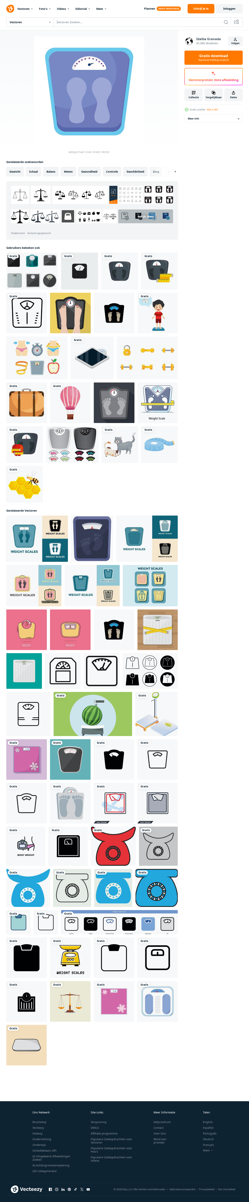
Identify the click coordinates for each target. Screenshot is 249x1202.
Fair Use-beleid (226, 1189)
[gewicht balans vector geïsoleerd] (70, 759)
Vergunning (98, 1122)
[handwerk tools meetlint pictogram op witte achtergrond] (159, 444)
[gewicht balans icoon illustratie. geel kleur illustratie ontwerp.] (70, 957)
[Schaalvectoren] (72, 444)
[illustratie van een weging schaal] (70, 1001)
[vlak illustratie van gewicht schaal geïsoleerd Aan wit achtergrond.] (92, 539)
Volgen (235, 43)
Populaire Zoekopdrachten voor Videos (111, 1158)
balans (50, 171)
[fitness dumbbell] (147, 357)
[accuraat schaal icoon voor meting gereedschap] (28, 714)
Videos (61, 9)
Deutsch (208, 1139)
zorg (156, 171)
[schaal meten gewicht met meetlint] (159, 271)
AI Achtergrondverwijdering (50, 1165)
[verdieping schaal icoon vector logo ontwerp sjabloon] (114, 313)
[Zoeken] (226, 22)
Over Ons (160, 1133)
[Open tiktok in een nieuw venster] (75, 1189)
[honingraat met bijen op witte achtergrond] (24, 484)
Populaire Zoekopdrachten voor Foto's (111, 1149)
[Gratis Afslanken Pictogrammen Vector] (37, 357)
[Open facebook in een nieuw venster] (50, 1189)
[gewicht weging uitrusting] (156, 714)
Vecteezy (38, 1128)
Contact (159, 1128)
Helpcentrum (162, 1122)
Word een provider (160, 1140)
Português (210, 1133)
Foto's (43, 9)
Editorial (81, 9)
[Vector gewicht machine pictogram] (26, 313)
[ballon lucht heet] (70, 402)
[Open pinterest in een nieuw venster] (69, 1189)
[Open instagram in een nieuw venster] (56, 1189)
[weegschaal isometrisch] (92, 357)
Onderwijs (39, 1145)
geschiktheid (135, 171)
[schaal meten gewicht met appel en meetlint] (24, 444)
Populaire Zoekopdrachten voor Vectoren (111, 1140)
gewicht (14, 171)
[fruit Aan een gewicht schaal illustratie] (93, 714)
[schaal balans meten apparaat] (70, 803)
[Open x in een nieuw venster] (81, 1189)
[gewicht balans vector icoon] (119, 922)
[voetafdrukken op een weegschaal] (114, 402)
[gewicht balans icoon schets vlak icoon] (150, 671)
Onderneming (41, 1139)
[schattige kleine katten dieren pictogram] (120, 444)
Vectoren (23, 9)
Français (208, 1145)
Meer (99, 9)
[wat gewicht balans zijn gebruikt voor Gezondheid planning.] (26, 1045)
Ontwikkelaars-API (44, 1150)
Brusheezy (39, 1122)
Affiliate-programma (104, 1133)
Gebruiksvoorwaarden (182, 1189)
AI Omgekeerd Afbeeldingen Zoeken (51, 1157)
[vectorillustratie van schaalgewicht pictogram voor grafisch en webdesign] (79, 271)
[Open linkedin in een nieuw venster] (63, 1189)
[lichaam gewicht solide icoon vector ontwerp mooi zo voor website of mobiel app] (68, 846)
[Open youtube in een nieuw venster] (88, 1189)
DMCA (95, 1128)
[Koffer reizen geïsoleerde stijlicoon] (26, 402)
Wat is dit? (212, 109)
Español (208, 1128)
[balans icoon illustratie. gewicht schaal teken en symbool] (113, 846)
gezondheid (89, 171)
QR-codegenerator (44, 1171)
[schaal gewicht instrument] (157, 1001)
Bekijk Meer (146, 216)
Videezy (37, 1133)
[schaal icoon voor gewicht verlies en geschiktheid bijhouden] (63, 671)
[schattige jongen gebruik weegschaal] (158, 313)
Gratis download (213, 58)
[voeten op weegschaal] (70, 313)
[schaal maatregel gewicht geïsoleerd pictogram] (119, 271)
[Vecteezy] (10, 9)
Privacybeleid (207, 1189)
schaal (33, 171)
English (208, 1122)
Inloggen (229, 8)
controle (112, 171)
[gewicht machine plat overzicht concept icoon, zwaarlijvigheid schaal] (158, 402)
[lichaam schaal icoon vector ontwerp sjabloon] (18, 922)
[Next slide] (172, 171)
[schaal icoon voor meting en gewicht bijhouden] (101, 671)
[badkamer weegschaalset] (32, 271)
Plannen (149, 8)
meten (68, 171)
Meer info (193, 118)
